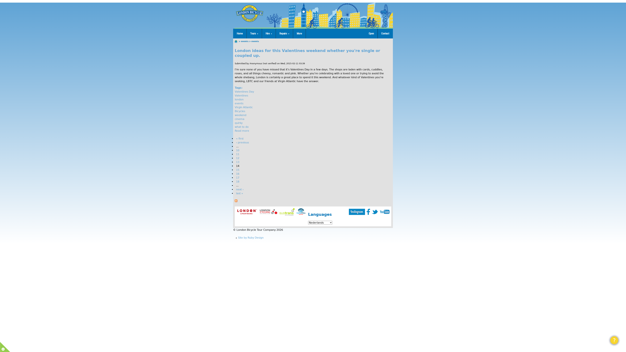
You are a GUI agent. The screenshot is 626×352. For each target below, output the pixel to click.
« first (240, 138)
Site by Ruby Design (251, 237)
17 (237, 177)
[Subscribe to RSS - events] (236, 201)
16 (237, 173)
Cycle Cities (301, 211)
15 (237, 169)
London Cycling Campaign (268, 212)
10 (237, 150)
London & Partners (247, 211)
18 (237, 181)
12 (237, 158)
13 (237, 162)
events (239, 103)
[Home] (249, 13)
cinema (239, 119)
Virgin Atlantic (244, 107)
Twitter (375, 212)
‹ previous (242, 142)
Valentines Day (244, 91)
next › (240, 189)
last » (239, 193)
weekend (240, 115)
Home (240, 33)
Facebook (368, 212)
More (299, 33)
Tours (253, 33)
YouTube (385, 212)
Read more (242, 130)
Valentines (241, 95)
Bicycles (240, 111)
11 (237, 154)
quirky (239, 123)
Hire (268, 33)
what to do (242, 126)
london (239, 99)
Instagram (357, 212)
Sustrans (287, 211)
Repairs (283, 33)
